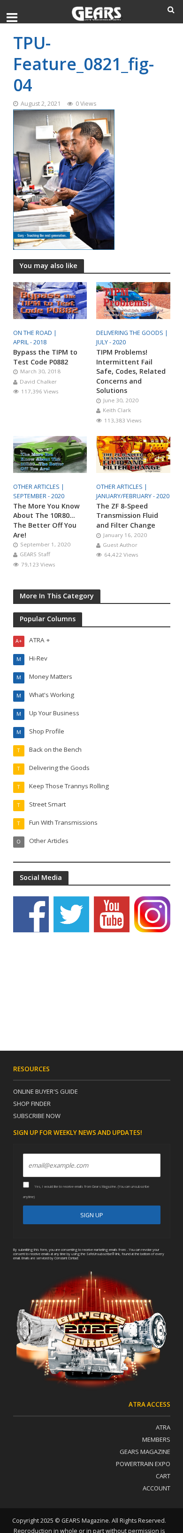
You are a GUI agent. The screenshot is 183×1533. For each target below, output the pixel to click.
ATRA (163, 1427)
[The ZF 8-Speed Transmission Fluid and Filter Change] (133, 453)
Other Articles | (39, 487)
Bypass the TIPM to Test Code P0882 (45, 357)
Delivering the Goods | (132, 333)
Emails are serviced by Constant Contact (50, 1258)
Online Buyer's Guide (45, 1091)
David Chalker (38, 381)
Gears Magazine (145, 1451)
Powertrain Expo (143, 1464)
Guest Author (120, 544)
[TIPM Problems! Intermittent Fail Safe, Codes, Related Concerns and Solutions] (133, 300)
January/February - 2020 (132, 496)
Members (156, 1439)
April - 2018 (29, 342)
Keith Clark (117, 410)
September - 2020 (38, 496)
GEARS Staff (35, 554)
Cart (163, 1476)
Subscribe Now (37, 1116)
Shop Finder (32, 1103)
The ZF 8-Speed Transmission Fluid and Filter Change (127, 515)
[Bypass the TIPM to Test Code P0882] (50, 300)
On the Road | (35, 333)
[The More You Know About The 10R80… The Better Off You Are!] (50, 453)
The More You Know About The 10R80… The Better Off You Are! (46, 520)
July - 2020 (111, 342)
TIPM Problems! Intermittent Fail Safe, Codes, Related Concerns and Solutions (131, 371)
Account (156, 1488)
